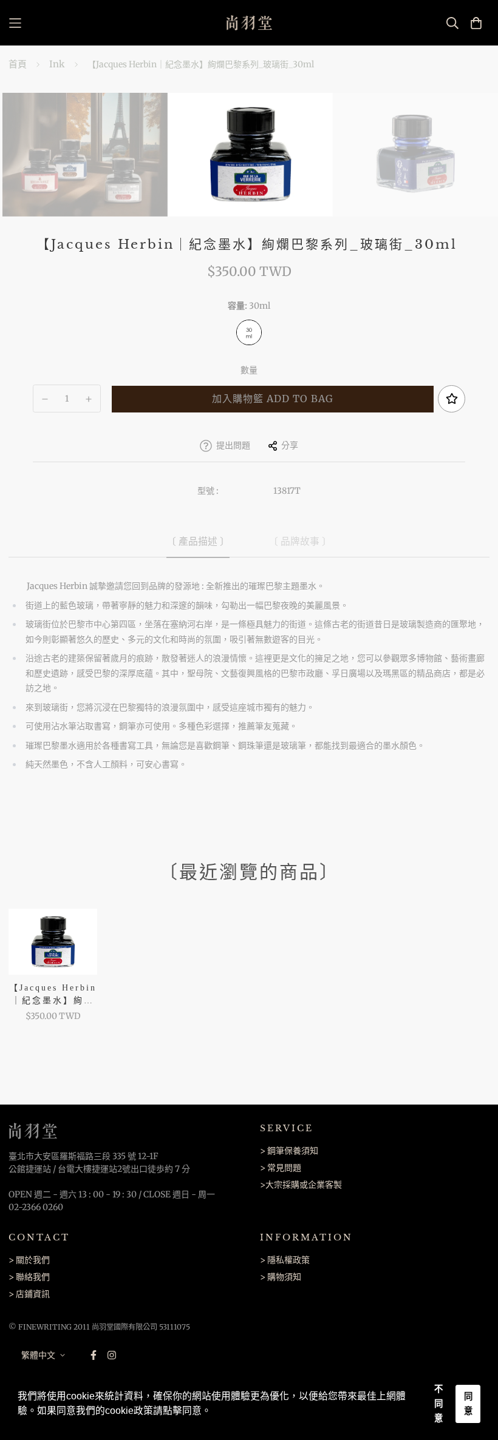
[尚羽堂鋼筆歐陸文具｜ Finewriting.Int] (249, 22)
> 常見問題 (280, 1167)
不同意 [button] (438, 1403)
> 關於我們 (29, 1259)
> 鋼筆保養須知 (289, 1150)
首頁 (18, 64)
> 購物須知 (280, 1276)
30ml (249, 332)
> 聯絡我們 (29, 1276)
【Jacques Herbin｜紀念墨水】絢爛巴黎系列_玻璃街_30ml (53, 995)
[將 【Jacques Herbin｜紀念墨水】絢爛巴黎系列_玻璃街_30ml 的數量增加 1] (89, 399)
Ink (57, 64)
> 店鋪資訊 (29, 1293)
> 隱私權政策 (285, 1259)
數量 (249, 370)
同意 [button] (468, 1403)
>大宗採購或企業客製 (301, 1184)
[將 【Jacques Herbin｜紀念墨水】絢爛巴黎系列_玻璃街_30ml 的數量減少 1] (44, 399)
